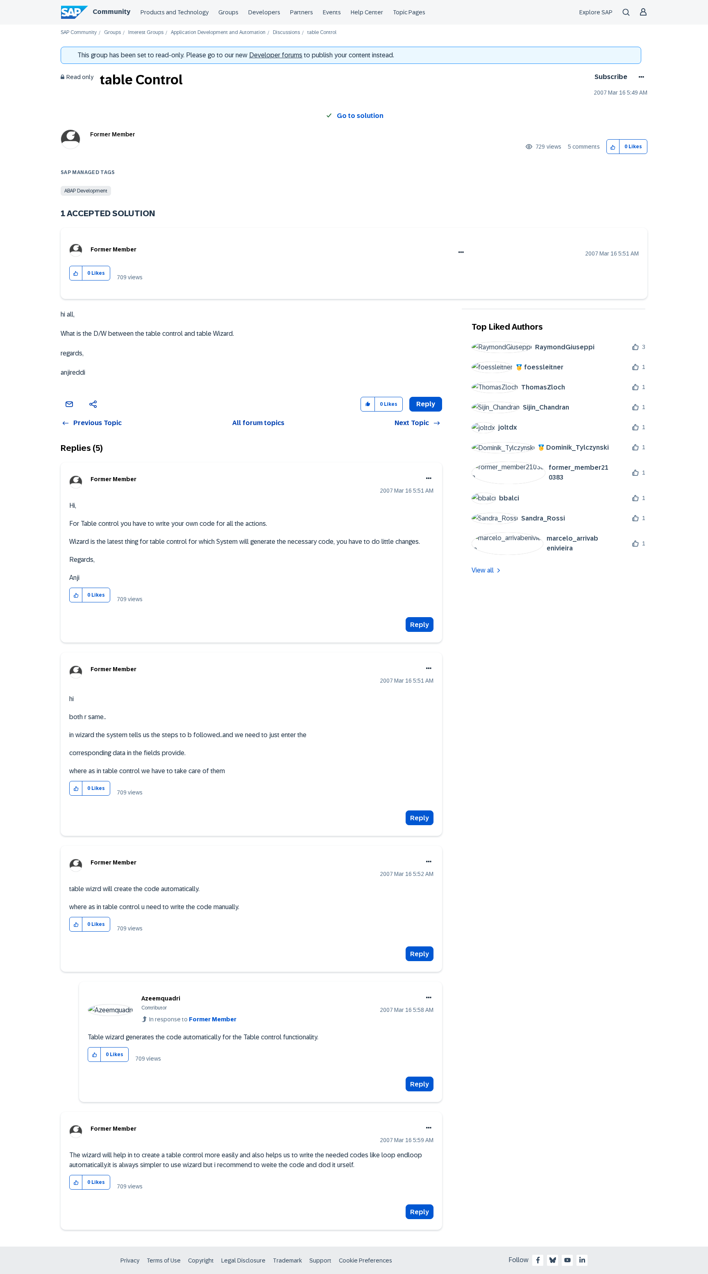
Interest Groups (145, 32)
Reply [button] (425, 404)
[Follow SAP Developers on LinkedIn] (582, 1260)
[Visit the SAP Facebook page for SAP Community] (538, 1260)
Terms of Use (164, 1260)
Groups (228, 12)
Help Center (367, 12)
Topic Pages (409, 12)
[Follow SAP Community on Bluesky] (552, 1260)
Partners (301, 12)
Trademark (287, 1260)
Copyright (201, 1260)
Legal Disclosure (243, 1260)
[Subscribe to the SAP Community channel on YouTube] (567, 1260)
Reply (419, 624)
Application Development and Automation (218, 32)
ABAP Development (85, 191)
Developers (264, 12)
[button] (613, 147)
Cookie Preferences (365, 1260)
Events (332, 12)
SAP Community (79, 32)
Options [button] (639, 77)
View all (483, 570)
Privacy (129, 1260)
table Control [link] (321, 32)
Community (111, 11)
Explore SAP (596, 12)
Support (320, 1260)
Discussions (286, 32)
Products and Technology (175, 12)
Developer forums (275, 55)
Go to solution (360, 115)
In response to (192, 1019)
